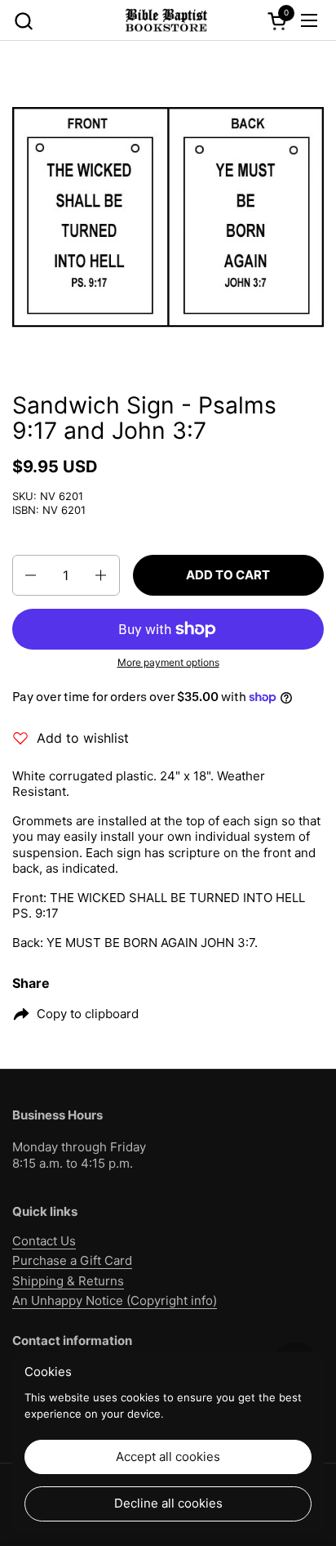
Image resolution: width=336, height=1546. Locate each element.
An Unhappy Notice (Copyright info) (114, 1300)
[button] (23, 21)
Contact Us (44, 1241)
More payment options (168, 662)
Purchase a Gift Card (72, 1260)
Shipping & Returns (68, 1281)
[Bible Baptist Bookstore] (165, 20)
